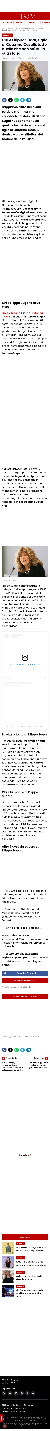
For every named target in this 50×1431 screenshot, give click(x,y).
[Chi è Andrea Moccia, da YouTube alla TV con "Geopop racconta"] (8, 1248)
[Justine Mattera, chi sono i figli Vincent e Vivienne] (8, 1276)
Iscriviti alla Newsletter (25, 980)
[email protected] (8, 1419)
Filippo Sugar (10, 313)
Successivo (39, 1058)
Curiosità (11, 28)
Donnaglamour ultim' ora (25, 996)
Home (4, 28)
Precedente (11, 1058)
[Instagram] (16, 1393)
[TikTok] (27, 1393)
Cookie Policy (21, 1408)
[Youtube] (33, 1393)
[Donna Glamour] (26, 16)
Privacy (1, 1419)
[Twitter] (10, 100)
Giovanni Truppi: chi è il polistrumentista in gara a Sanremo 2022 (38, 1065)
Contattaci (17, 1405)
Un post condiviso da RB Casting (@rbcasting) (25, 726)
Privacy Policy (7, 1408)
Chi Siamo (6, 1405)
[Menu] (3, 16)
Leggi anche (25, 1237)
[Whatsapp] (16, 100)
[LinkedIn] (28, 100)
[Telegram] (22, 100)
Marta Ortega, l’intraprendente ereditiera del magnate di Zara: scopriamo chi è (12, 1066)
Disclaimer (28, 1405)
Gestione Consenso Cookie (13, 1411)
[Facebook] (4, 100)
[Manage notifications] (5, 1426)
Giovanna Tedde (9, 58)
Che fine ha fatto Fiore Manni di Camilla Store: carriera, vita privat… (30, 1293)
